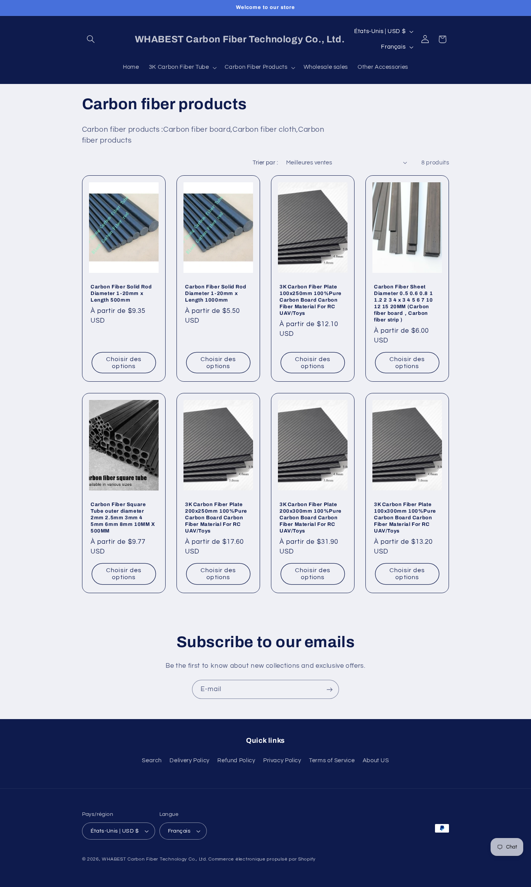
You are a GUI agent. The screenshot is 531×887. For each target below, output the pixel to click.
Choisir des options (123, 363)
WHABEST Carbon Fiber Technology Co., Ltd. (154, 859)
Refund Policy (236, 760)
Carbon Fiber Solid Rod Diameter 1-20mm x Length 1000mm (215, 293)
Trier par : (265, 163)
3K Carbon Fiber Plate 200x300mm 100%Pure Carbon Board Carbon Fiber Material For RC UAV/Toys (310, 518)
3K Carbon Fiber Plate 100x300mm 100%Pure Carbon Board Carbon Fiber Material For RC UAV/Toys (405, 518)
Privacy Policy (282, 760)
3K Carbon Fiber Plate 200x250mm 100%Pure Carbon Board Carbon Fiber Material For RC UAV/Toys (216, 518)
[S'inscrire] (330, 689)
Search (152, 760)
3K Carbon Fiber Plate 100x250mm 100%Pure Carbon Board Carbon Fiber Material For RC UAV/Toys (310, 300)
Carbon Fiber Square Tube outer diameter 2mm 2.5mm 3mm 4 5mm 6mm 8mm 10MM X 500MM (123, 518)
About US (376, 760)
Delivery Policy (189, 760)
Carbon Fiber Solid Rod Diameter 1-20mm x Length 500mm (121, 293)
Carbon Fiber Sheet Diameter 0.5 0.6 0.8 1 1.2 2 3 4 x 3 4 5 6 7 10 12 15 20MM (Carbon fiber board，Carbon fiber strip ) (403, 303)
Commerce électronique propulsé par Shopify (262, 859)
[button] (91, 39)
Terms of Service (332, 760)
